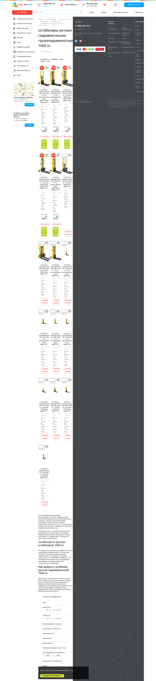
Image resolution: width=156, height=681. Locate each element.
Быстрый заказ (44, 136)
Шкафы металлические (24, 23)
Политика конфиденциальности (83, 102)
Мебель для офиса (23, 28)
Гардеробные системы (24, 33)
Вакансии (138, 66)
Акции (104, 12)
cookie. (71, 670)
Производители (140, 79)
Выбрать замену (67, 233)
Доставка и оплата (121, 12)
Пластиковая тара (22, 66)
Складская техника (23, 61)
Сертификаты (139, 50)
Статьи (137, 47)
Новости (138, 43)
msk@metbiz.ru (71, 4)
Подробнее (29, 104)
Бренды (137, 82)
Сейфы (19, 42)
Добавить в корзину (44, 144)
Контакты (139, 12)
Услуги (91, 12)
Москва (46, 6)
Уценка (19, 75)
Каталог (23, 12)
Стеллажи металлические (25, 19)
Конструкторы (140, 91)
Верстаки (20, 37)
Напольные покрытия (23, 70)
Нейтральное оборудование (26, 51)
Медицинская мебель (23, 47)
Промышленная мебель (24, 56)
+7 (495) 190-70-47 (82, 26)
